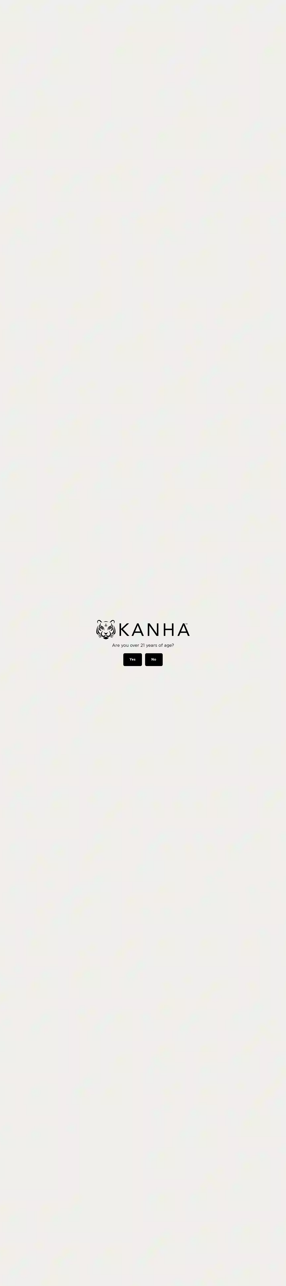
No (153, 659)
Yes (133, 659)
